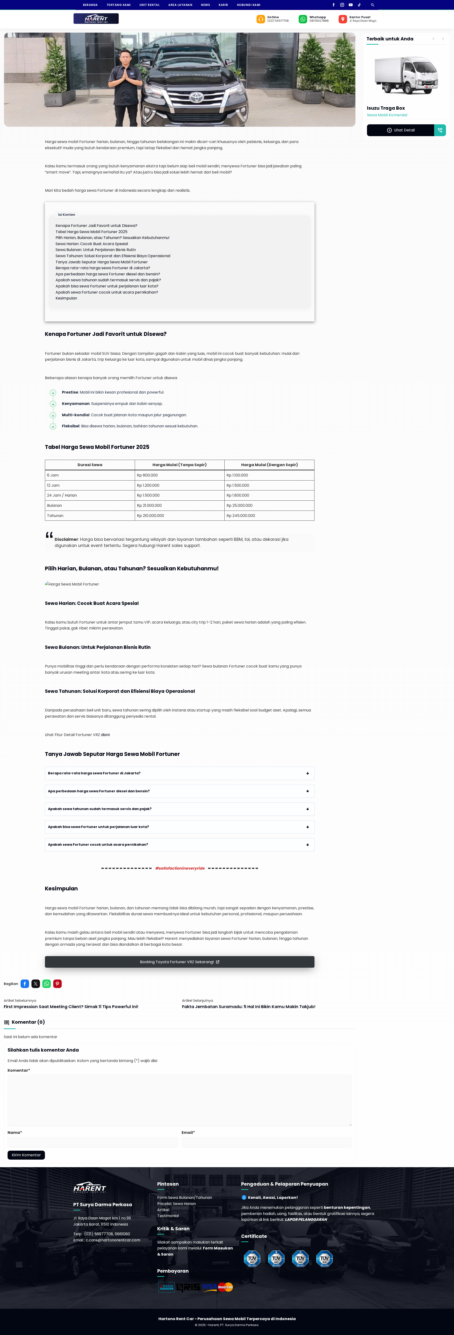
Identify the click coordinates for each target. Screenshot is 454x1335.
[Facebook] (334, 5)
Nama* (15, 1132)
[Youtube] (351, 5)
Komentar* (19, 1070)
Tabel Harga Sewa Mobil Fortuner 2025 (91, 231)
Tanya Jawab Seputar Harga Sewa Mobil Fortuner (102, 262)
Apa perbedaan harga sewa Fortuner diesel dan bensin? (108, 274)
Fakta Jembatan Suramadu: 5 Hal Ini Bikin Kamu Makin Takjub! (248, 1007)
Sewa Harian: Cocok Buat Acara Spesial (92, 244)
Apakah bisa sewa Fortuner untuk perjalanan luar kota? (107, 286)
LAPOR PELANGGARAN (306, 1219)
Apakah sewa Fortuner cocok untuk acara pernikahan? (107, 292)
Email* (188, 1132)
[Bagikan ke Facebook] (25, 984)
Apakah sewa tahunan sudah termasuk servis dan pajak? (108, 280)
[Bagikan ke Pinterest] (57, 984)
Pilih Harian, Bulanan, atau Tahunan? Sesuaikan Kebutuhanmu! (113, 237)
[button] (179, 962)
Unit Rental (150, 5)
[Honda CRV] (406, 76)
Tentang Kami (119, 5)
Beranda (90, 5)
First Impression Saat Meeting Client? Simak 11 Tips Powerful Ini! (71, 1007)
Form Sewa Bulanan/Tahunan (184, 1197)
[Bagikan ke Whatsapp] (46, 984)
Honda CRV (380, 108)
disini (105, 734)
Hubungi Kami (249, 5)
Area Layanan (180, 5)
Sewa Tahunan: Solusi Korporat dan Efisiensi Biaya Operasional (113, 256)
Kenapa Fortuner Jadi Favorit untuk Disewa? (96, 225)
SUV (370, 115)
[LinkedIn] (366, 5)
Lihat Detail (401, 144)
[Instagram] (342, 5)
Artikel (163, 1210)
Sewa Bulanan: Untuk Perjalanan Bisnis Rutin (96, 249)
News (205, 5)
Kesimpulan (66, 298)
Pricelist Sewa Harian (176, 1203)
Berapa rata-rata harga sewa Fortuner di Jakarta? (103, 268)
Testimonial (168, 1215)
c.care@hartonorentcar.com (113, 1240)
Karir (223, 5)
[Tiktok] (359, 5)
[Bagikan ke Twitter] (35, 984)
